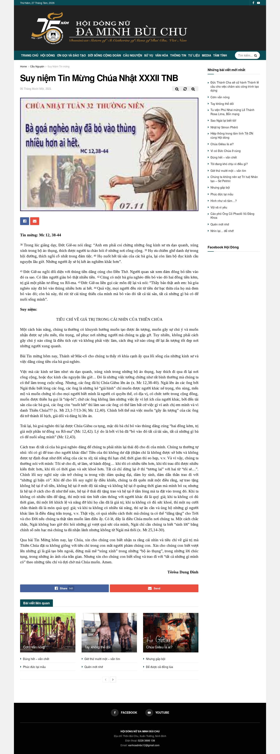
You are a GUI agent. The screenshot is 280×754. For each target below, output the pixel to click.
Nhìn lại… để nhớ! (222, 231)
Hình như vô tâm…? (224, 201)
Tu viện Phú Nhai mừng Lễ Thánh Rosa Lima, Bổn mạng (232, 112)
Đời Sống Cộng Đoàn (104, 55)
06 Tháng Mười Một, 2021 (35, 88)
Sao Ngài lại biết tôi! (223, 120)
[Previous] (105, 679)
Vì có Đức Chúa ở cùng (226, 151)
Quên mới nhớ (93, 667)
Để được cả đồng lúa (159, 667)
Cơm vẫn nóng (34, 646)
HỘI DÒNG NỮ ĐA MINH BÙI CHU (140, 731)
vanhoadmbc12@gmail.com (143, 745)
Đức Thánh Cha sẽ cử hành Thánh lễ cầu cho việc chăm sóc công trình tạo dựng (235, 86)
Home (23, 66)
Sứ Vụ (148, 55)
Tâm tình (220, 55)
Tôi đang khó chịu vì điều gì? (229, 164)
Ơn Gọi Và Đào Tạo (71, 55)
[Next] (113, 679)
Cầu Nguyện (132, 55)
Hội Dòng (47, 55)
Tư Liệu (194, 55)
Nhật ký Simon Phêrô (224, 127)
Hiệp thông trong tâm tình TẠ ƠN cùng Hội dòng (232, 135)
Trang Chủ (29, 55)
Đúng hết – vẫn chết (36, 659)
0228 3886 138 (146, 740)
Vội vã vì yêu (219, 207)
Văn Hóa (161, 55)
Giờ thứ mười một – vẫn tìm (102, 659)
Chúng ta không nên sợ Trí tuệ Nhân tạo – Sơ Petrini (234, 179)
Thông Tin (178, 55)
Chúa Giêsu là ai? (159, 646)
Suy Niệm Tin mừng (58, 66)
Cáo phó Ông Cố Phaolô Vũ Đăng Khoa (232, 216)
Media (206, 55)
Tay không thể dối (97, 646)
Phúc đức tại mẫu (34, 667)
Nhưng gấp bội (155, 659)
